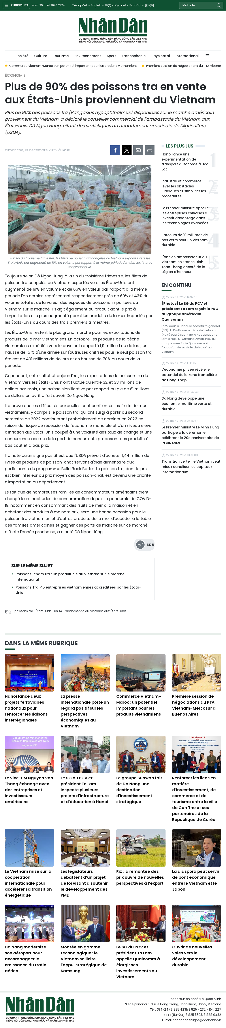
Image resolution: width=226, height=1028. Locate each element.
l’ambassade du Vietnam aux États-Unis (95, 611)
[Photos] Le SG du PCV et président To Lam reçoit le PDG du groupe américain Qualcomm (190, 311)
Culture (40, 56)
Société (21, 56)
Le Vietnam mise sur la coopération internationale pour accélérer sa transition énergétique (28, 883)
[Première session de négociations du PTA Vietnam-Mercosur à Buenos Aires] (196, 673)
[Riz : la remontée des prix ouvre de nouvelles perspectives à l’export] (141, 848)
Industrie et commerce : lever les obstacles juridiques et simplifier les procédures (184, 188)
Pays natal (160, 56)
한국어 (149, 5)
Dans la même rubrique (41, 643)
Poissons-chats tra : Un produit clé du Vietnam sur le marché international (70, 577)
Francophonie (134, 56)
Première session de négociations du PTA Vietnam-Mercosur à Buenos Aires (194, 705)
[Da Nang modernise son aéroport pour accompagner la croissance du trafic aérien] (29, 923)
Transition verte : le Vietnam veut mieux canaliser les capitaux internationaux (191, 467)
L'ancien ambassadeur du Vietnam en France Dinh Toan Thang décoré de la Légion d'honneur (184, 264)
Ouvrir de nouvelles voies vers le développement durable (192, 956)
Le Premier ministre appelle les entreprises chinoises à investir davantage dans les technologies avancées (185, 215)
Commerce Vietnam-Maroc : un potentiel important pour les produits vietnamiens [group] (73, 66)
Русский (120, 5)
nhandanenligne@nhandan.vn (198, 1020)
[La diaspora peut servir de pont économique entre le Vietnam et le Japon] (196, 848)
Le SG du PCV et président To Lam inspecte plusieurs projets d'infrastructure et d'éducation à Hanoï (85, 789)
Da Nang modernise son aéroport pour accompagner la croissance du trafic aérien (25, 959)
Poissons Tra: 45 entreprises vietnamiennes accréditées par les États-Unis (78, 590)
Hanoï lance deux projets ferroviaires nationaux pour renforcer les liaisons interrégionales (26, 708)
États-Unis (43, 611)
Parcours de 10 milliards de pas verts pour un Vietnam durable (185, 240)
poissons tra (24, 611)
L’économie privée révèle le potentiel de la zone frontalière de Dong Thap (189, 375)
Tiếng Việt (79, 5)
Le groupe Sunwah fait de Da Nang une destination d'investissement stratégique (139, 789)
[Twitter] (127, 150)
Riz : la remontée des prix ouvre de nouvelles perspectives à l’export (140, 877)
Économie (15, 75)
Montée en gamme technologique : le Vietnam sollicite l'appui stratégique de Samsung (84, 959)
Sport (111, 56)
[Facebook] (115, 150)
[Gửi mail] (138, 150)
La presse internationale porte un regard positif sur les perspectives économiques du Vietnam (85, 711)
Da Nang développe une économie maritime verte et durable (187, 403)
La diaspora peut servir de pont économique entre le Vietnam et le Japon (195, 880)
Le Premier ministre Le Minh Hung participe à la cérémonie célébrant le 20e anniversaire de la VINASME (190, 435)
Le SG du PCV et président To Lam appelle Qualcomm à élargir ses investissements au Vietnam (138, 961)
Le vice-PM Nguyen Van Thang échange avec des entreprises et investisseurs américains (29, 789)
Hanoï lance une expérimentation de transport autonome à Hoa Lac (185, 162)
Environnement (88, 56)
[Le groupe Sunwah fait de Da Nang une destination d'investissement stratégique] (141, 754)
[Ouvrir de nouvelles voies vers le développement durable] (196, 923)
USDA (58, 611)
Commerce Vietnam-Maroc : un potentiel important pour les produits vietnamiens (138, 705)
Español (135, 5)
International (187, 56)
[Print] (149, 150)
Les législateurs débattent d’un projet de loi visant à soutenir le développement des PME (84, 883)
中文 (108, 5)
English (96, 5)
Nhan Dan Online (113, 30)
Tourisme (61, 56)
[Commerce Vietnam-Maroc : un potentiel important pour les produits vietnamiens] (141, 673)
